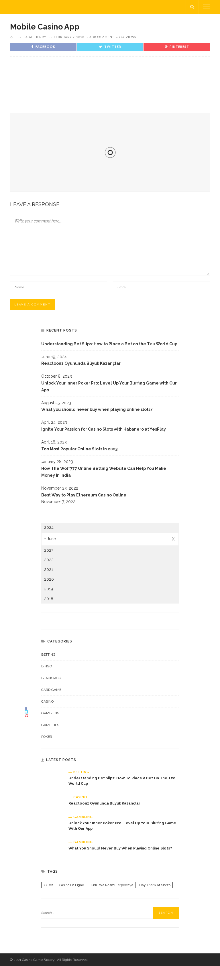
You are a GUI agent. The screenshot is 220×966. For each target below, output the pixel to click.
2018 (48, 598)
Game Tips (50, 725)
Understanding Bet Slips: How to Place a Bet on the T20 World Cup (109, 344)
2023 (49, 550)
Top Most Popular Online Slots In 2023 (79, 449)
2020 (49, 579)
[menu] (206, 6)
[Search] (192, 7)
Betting (48, 654)
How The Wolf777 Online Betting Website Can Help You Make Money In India (103, 472)
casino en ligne (71, 885)
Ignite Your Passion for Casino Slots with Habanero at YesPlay (103, 429)
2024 (49, 527)
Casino (47, 701)
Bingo (46, 666)
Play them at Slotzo (154, 885)
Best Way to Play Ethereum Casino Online (83, 495)
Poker (46, 737)
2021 (48, 569)
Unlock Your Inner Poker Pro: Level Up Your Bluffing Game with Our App (109, 386)
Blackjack (51, 678)
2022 (49, 559)
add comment (101, 37)
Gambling (50, 713)
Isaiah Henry (34, 37)
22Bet (48, 885)
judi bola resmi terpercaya (111, 885)
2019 (48, 589)
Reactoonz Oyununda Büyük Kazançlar (81, 363)
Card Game (51, 690)
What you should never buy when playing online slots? (96, 409)
